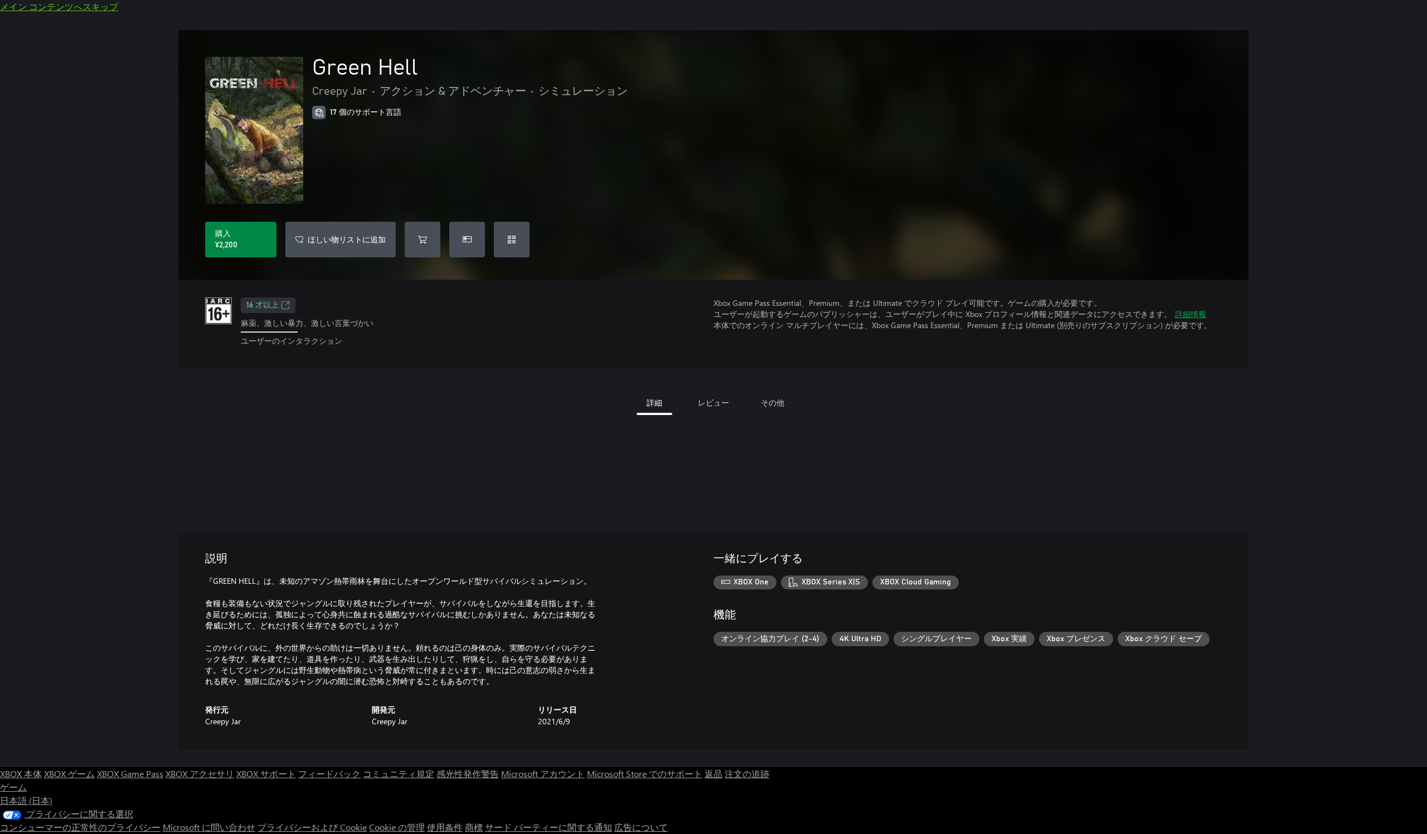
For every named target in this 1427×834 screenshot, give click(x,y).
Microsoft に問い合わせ (209, 827)
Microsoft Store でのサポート (644, 773)
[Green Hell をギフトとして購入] (467, 239)
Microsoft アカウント (543, 773)
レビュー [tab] (713, 402)
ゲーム (13, 787)
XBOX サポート (266, 773)
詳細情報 (1190, 314)
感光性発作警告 (467, 773)
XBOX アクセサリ (200, 773)
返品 (713, 773)
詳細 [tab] (654, 402)
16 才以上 (262, 305)
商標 (474, 827)
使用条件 (445, 827)
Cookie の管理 (397, 827)
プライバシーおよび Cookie (312, 827)
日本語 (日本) (26, 800)
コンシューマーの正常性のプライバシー (80, 827)
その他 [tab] (772, 402)
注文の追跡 (747, 773)
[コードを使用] (512, 239)
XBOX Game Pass (130, 773)
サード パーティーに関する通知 (548, 827)
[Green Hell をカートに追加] (422, 239)
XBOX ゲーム (69, 773)
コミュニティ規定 (398, 773)
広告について (641, 827)
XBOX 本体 (21, 773)
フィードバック (329, 773)
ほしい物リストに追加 (347, 239)
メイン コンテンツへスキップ (59, 6)
